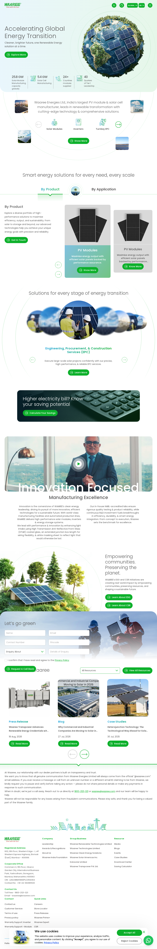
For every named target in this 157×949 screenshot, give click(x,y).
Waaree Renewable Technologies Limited (91, 844)
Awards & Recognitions (53, 848)
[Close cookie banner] (144, 931)
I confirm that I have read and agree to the (38, 660)
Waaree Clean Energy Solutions (85, 853)
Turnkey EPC (102, 128)
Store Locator (41, 908)
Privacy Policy (62, 660)
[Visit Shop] (114, 5)
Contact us (10, 904)
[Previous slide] (38, 124)
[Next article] (84, 754)
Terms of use (11, 913)
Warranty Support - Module (18, 926)
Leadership (47, 844)
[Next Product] (58, 274)
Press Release (41, 913)
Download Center (123, 862)
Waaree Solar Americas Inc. (84, 857)
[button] (16, 55)
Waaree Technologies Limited (85, 848)
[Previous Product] (58, 264)
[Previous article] (73, 754)
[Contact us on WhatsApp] (148, 940)
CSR (36, 926)
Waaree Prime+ (42, 917)
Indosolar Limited (78, 862)
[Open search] (121, 5)
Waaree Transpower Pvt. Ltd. (84, 866)
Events (117, 853)
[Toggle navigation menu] (150, 5)
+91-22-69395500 (26, 882)
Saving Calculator (123, 866)
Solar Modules (54, 128)
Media (117, 844)
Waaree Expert (41, 922)
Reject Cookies (129, 940)
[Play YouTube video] (78, 464)
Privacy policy (11, 917)
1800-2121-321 (81, 791)
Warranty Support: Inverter (18, 922)
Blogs (117, 848)
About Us (46, 853)
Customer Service (14, 908)
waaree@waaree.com (103, 791)
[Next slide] (118, 124)
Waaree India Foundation (54, 857)
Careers (38, 904)
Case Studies (120, 857)
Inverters (78, 128)
